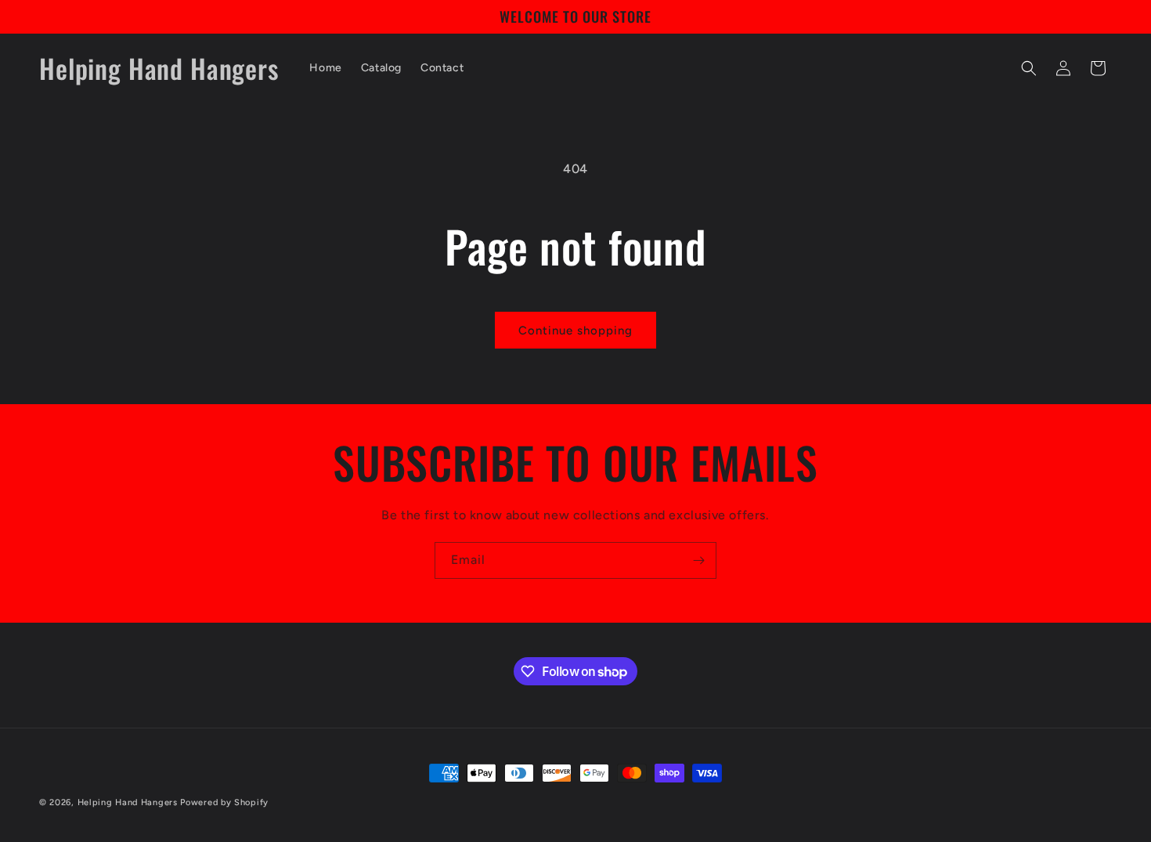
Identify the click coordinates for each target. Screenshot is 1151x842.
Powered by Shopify (224, 802)
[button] (1029, 68)
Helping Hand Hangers (128, 802)
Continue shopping (575, 330)
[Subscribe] (698, 560)
